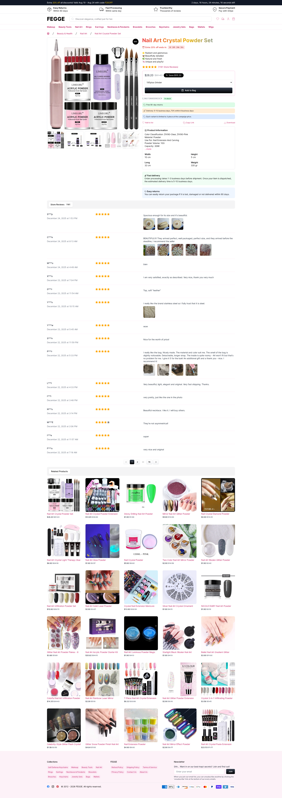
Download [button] (230, 122)
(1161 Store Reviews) (168, 67)
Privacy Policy (118, 772)
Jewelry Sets (179, 27)
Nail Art (78, 27)
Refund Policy (117, 767)
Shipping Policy (133, 767)
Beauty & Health (64, 33)
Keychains (164, 27)
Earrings (99, 27)
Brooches (151, 27)
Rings (89, 27)
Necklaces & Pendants (118, 27)
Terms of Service (150, 767)
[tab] (61, 204)
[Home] (48, 33)
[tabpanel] (141, 337)
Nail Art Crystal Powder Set (108, 33)
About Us (143, 772)
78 (149, 462)
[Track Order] (222, 18)
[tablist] (141, 204)
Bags (191, 27)
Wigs (211, 27)
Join (231, 771)
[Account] (228, 18)
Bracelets (137, 27)
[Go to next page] (156, 462)
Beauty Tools (65, 27)
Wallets (201, 27)
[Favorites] (217, 18)
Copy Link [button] (189, 122)
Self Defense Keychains (58, 767)
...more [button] (148, 149)
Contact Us (131, 772)
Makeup (51, 27)
